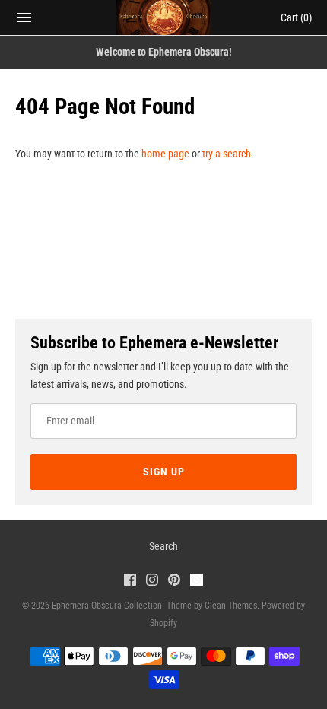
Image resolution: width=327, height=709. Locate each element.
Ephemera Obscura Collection (107, 605)
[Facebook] (130, 581)
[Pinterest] (174, 581)
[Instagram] (152, 581)
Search (163, 546)
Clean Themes (231, 605)
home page (165, 154)
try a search (226, 154)
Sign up (164, 472)
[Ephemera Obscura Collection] (163, 17)
